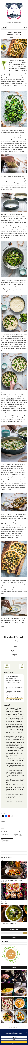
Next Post (20, 853)
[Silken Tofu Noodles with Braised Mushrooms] (7, 1016)
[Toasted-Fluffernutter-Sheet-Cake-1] (14, 891)
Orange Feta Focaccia (5, 831)
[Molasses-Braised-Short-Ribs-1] (20, 989)
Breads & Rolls (10, 32)
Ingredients (7, 667)
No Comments (17, 37)
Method (21, 667)
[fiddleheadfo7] (14, 371)
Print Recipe (14, 640)
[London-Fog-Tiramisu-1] (7, 1003)
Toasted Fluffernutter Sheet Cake (9, 901)
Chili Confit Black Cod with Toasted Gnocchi (11, 880)
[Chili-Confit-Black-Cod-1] (14, 870)
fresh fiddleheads (10, 398)
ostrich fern (5, 516)
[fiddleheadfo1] (14, 48)
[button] (22, 676)
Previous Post (7, 853)
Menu (4, 27)
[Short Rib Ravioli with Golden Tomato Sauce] (20, 1016)
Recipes (15, 32)
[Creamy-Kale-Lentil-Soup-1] (14, 913)
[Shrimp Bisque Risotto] (20, 1003)
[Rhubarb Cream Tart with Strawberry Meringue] (7, 976)
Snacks (19, 32)
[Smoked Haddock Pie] (7, 989)
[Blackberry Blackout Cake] (20, 976)
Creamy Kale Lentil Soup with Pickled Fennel (11, 923)
